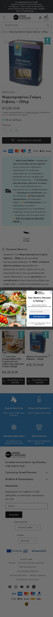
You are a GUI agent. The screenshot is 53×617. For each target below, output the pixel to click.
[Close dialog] (51, 292)
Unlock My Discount (39, 316)
